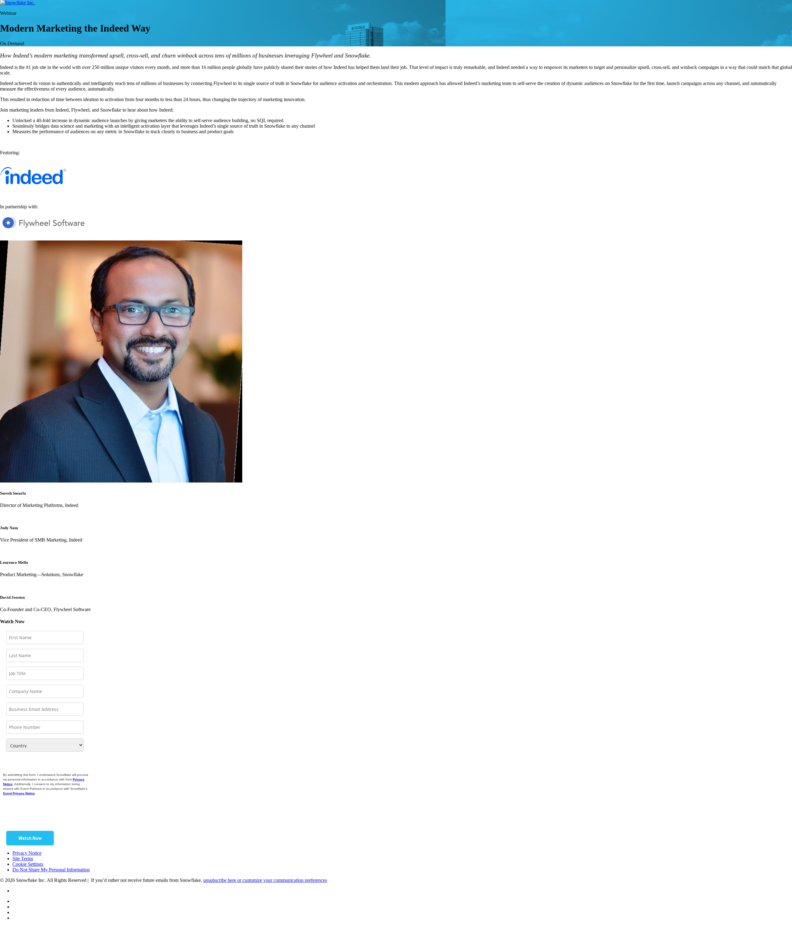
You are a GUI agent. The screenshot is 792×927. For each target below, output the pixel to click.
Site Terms (22, 858)
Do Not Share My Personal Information (51, 869)
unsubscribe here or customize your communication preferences (265, 880)
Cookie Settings (27, 864)
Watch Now (30, 838)
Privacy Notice (26, 853)
